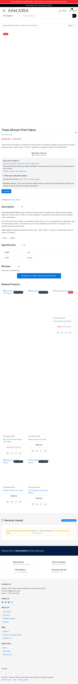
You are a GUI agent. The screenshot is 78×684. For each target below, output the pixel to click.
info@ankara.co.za (13, 591)
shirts (26, 179)
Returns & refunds (24, 163)
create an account (46, 531)
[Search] (74, 16)
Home (5, 25)
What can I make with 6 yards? (16, 176)
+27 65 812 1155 (13, 593)
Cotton (16, 25)
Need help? (35, 163)
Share (70, 25)
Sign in (35, 531)
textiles (12, 238)
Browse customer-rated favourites (14, 171)
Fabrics (10, 25)
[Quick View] (12, 453)
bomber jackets (34, 179)
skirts (21, 179)
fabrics (5, 238)
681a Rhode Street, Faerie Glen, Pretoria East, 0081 (27, 588)
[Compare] (20, 453)
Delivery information (10, 163)
